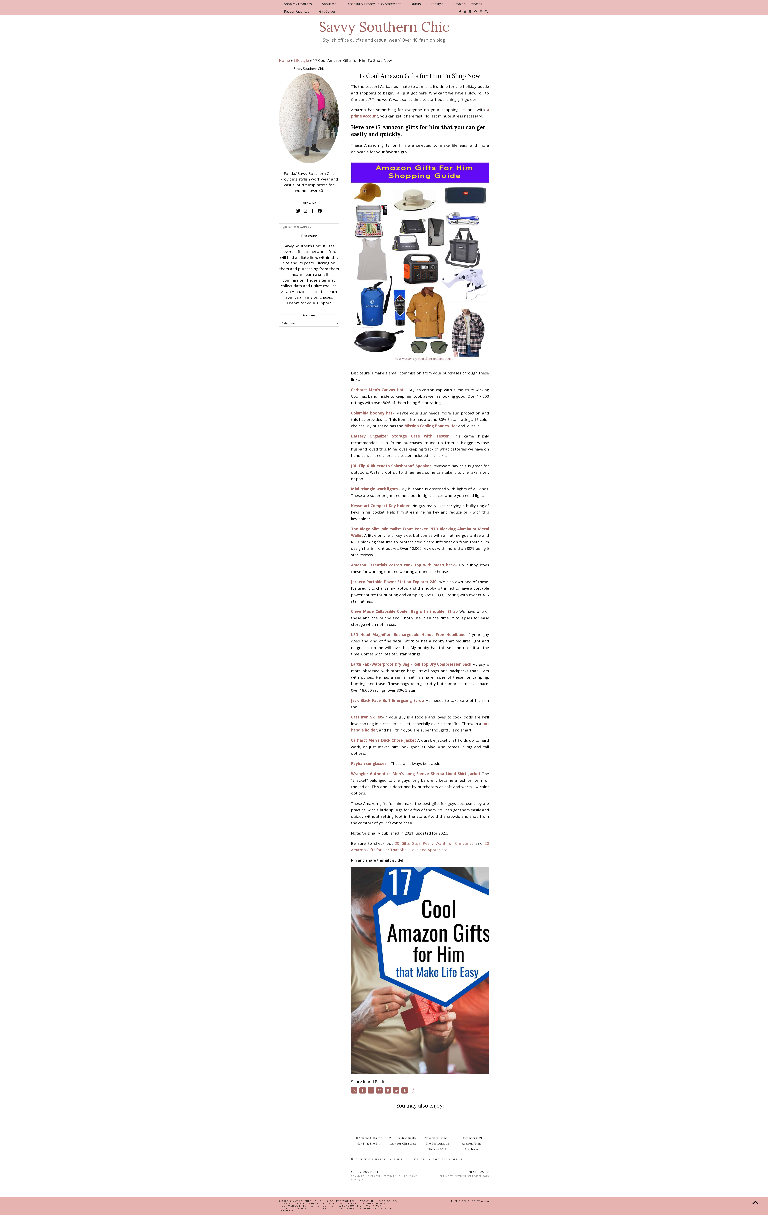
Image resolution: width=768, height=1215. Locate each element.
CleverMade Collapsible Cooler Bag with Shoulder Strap (404, 611)
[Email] (481, 11)
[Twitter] (459, 11)
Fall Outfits (348, 1203)
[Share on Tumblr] (404, 1090)
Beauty (306, 1208)
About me (329, 4)
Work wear (374, 1206)
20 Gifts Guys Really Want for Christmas (434, 843)
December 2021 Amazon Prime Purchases (472, 1143)
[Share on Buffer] (388, 1090)
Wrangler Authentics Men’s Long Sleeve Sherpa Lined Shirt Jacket (415, 773)
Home (284, 60)
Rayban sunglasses (369, 763)
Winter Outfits (322, 1206)
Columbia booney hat (371, 413)
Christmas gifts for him (374, 1159)
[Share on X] (354, 1090)
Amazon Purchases (467, 4)
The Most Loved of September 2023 (464, 1174)
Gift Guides (327, 11)
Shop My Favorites (298, 4)
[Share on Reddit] (396, 1090)
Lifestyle (437, 4)
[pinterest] (320, 211)
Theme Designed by (470, 1201)
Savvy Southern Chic (384, 26)
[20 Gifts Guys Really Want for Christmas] (402, 1122)
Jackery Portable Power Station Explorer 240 (394, 581)
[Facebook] (475, 11)
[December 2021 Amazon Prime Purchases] (471, 1122)
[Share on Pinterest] (379, 1090)
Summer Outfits (294, 1206)
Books (321, 1208)
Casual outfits (350, 1206)
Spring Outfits (374, 1203)
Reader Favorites (296, 11)
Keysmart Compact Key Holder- (381, 505)
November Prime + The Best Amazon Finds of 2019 (437, 1143)
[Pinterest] (470, 11)
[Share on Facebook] (362, 1090)
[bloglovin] (313, 211)
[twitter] (298, 211)
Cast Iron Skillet (366, 717)
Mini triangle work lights (374, 489)
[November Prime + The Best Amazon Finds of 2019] (437, 1122)
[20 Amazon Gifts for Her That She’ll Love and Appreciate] (368, 1122)
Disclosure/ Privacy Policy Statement (373, 4)
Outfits (416, 4)
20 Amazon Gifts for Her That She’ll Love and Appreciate (384, 1176)
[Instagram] (465, 11)
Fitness (336, 1208)
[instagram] (305, 211)
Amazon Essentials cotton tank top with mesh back (403, 565)
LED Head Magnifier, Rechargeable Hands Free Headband (408, 634)
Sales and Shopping (447, 1159)
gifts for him (421, 1159)
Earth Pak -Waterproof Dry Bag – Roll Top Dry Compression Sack (411, 664)
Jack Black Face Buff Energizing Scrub (387, 700)
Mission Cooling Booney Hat (430, 425)
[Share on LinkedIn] (371, 1090)
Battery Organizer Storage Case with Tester (400, 436)
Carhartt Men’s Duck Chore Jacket (383, 740)
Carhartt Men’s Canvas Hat (377, 389)
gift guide (401, 1159)
